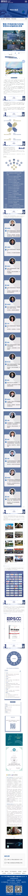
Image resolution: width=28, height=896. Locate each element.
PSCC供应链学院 (13, 871)
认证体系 (24, 871)
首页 (4, 18)
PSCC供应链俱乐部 (17, 873)
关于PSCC (9, 873)
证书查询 (4, 873)
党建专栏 (23, 873)
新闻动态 (8, 18)
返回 (26, 18)
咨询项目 (19, 871)
